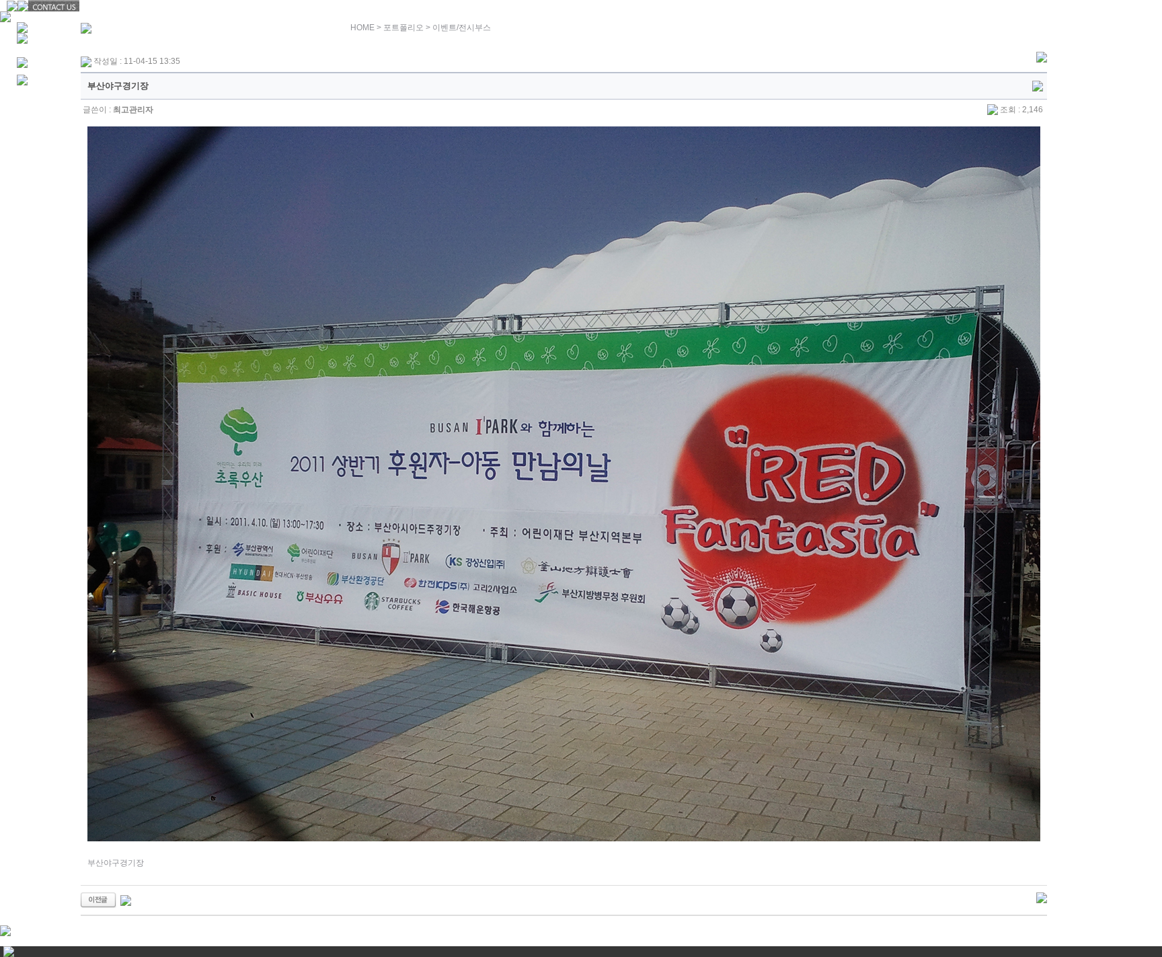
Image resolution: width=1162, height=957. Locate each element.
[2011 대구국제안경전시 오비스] (98, 900)
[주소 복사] (1037, 85)
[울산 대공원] (125, 900)
